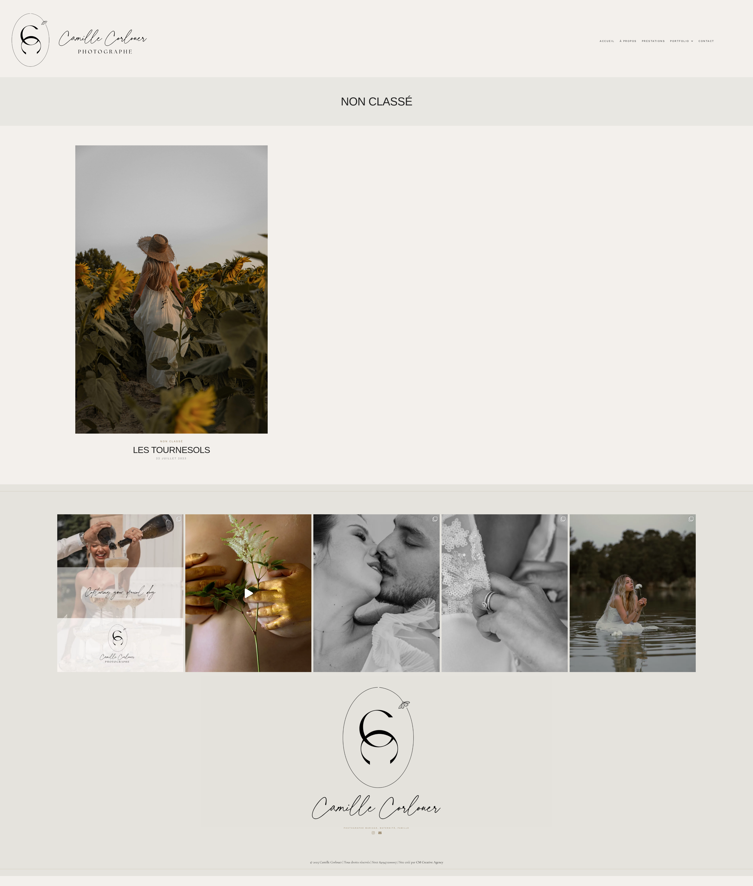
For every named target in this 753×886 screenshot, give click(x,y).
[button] (682, 41)
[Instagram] (373, 832)
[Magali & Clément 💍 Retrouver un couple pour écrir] (376, 593)
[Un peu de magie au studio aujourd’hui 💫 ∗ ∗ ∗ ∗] (248, 593)
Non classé (171, 441)
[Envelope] (379, 832)
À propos (628, 41)
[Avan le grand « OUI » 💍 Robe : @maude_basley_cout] (505, 593)
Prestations (653, 41)
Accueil (607, 41)
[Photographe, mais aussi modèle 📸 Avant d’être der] (633, 593)
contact (706, 41)
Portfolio (679, 41)
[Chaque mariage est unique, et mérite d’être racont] (120, 593)
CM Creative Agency (429, 862)
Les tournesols (171, 450)
